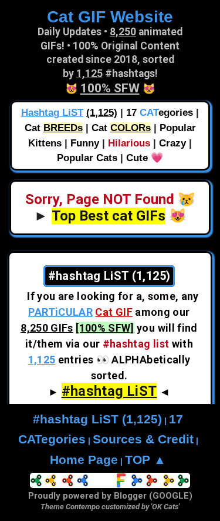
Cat (54, 127)
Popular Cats (87, 157)
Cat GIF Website (110, 16)
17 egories (159, 112)
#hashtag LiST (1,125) (97, 419)
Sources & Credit (143, 439)
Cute (137, 157)
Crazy (172, 143)
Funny (84, 143)
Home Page (84, 460)
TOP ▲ (145, 460)
